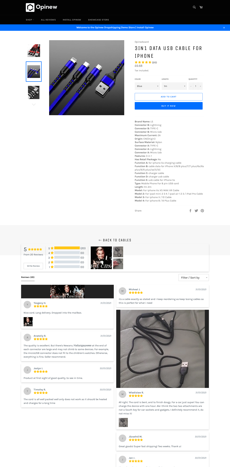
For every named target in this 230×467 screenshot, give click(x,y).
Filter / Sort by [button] (190, 277)
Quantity (193, 79)
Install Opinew (72, 19)
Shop (29, 19)
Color (138, 79)
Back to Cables (116, 240)
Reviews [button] (28, 277)
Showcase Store (98, 19)
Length (165, 79)
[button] (67, 291)
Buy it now (168, 106)
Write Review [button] (33, 266)
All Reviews (48, 19)
